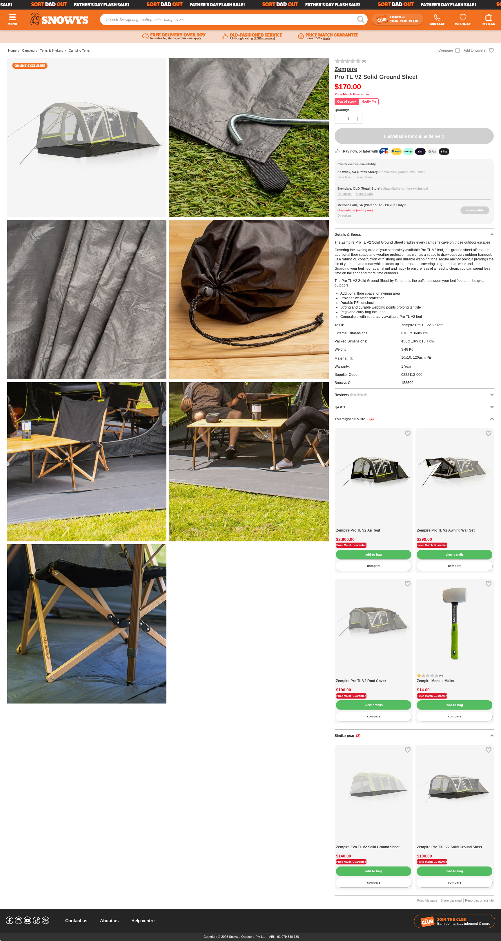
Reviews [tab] (342, 395)
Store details (364, 177)
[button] (343, 477)
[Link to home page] (59, 19)
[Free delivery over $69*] (174, 36)
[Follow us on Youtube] (27, 920)
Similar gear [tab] (347, 736)
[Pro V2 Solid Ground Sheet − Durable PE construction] (86, 624)
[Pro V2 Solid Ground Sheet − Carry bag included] (248, 299)
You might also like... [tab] (354, 419)
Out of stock (346, 101)
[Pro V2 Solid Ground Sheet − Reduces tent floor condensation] (86, 461)
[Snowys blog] (45, 920)
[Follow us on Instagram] (18, 920)
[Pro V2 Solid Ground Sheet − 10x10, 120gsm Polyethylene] (86, 299)
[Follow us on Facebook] (9, 920)
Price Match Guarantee (352, 94)
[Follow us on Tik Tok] (36, 920)
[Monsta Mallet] (454, 618)
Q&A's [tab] (340, 407)
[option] (374, 467)
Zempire (346, 69)
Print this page (427, 900)
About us (109, 920)
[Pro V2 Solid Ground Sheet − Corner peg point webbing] (248, 137)
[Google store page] (252, 36)
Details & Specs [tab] (348, 235)
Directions (344, 177)
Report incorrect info (479, 900)
